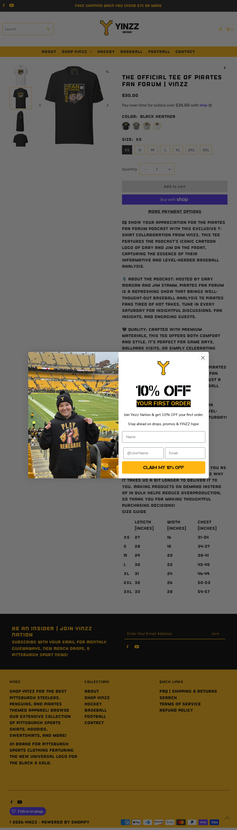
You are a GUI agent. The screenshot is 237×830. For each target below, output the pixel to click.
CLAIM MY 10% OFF (163, 467)
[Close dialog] (203, 358)
